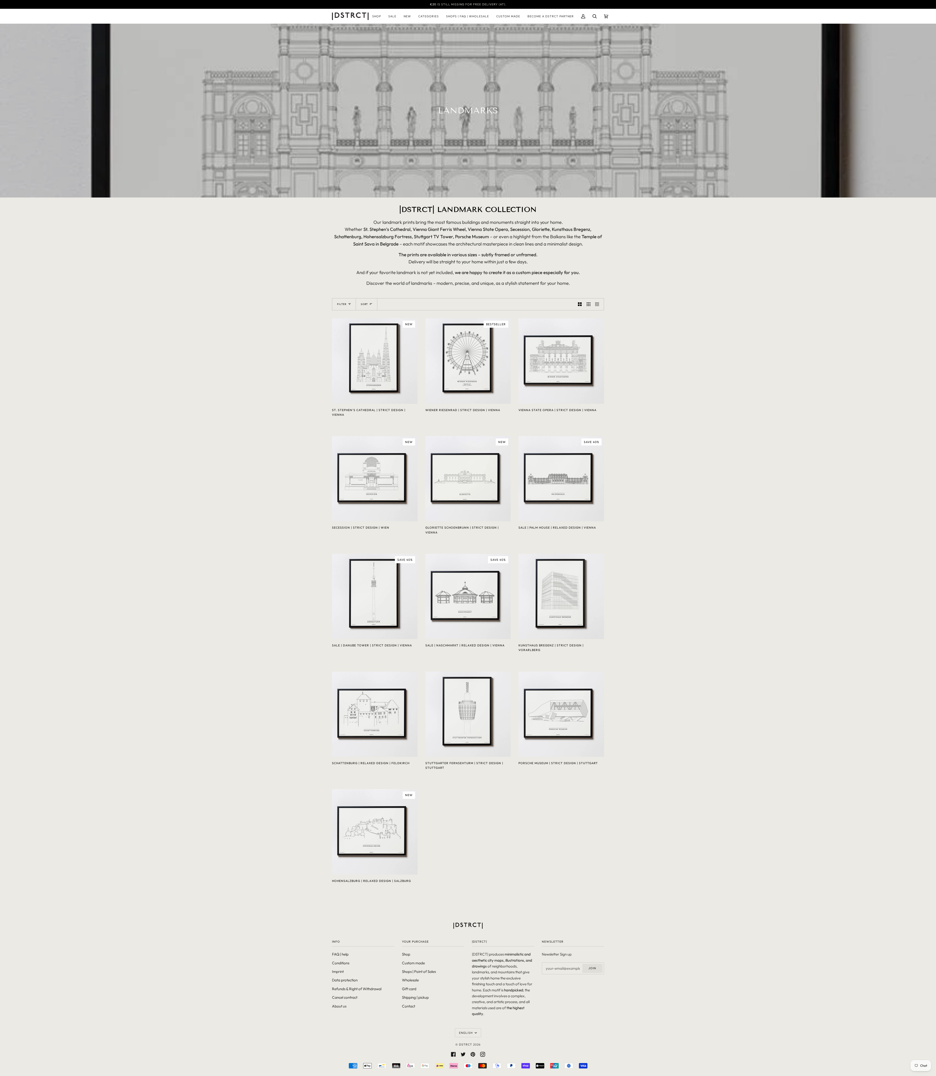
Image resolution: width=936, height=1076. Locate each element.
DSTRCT (465, 1044)
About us (339, 1006)
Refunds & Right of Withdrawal (356, 989)
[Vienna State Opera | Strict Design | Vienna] (561, 361)
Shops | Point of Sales (419, 971)
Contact (408, 1006)
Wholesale (410, 980)
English (466, 1033)
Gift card (409, 989)
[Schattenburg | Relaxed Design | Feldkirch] (375, 714)
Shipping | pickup (415, 997)
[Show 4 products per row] (598, 304)
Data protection (345, 980)
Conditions (340, 963)
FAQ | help (340, 954)
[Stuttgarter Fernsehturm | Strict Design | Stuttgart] (468, 714)
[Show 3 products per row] (588, 304)
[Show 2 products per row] (579, 304)
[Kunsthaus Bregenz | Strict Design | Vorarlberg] (561, 596)
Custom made (413, 963)
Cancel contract (344, 997)
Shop (406, 954)
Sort (364, 304)
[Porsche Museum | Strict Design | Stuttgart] (561, 714)
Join (592, 968)
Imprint (338, 971)
